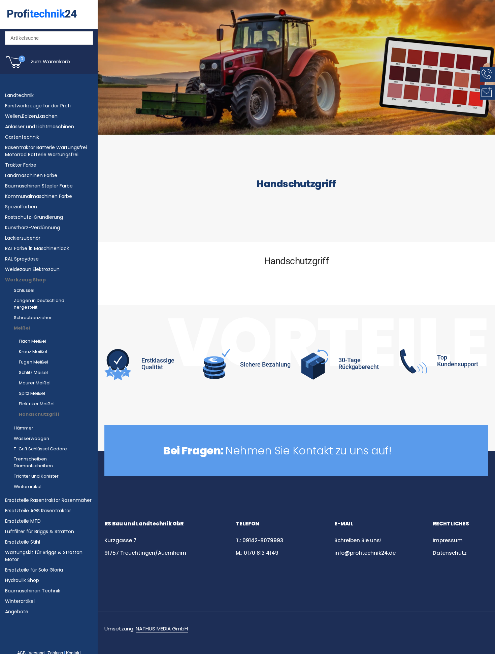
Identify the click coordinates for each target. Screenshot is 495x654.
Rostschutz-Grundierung (34, 217)
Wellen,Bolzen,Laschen (31, 116)
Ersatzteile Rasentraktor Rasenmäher (48, 500)
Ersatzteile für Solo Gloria (34, 569)
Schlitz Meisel (33, 372)
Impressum (448, 540)
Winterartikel (27, 486)
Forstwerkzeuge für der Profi (38, 105)
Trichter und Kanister (36, 476)
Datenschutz (450, 552)
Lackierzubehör (22, 238)
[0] (14, 67)
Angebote (16, 611)
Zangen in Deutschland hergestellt (39, 303)
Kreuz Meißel (33, 351)
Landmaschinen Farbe (31, 175)
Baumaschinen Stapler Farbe (39, 185)
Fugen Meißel (33, 362)
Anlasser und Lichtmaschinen (39, 126)
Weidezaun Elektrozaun (32, 269)
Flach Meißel (32, 341)
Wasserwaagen (31, 438)
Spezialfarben (21, 206)
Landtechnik (19, 95)
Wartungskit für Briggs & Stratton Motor (43, 556)
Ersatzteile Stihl (22, 542)
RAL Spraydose (22, 258)
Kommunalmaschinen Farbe (38, 196)
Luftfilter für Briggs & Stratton (39, 531)
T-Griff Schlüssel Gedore (40, 449)
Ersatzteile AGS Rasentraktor (38, 510)
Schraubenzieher (33, 317)
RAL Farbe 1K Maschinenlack (37, 248)
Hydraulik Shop (22, 580)
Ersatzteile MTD (23, 521)
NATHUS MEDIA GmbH (162, 628)
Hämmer (23, 428)
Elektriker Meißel (37, 404)
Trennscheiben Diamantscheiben (33, 462)
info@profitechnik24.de (365, 552)
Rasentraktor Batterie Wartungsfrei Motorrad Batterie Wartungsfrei (46, 151)
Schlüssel (24, 290)
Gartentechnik (22, 137)
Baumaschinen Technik (32, 590)
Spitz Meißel (32, 393)
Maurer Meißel (35, 383)
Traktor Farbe (20, 165)
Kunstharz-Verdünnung (32, 227)
